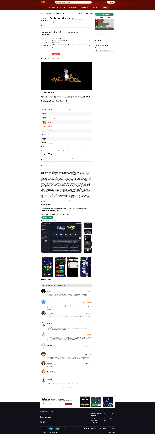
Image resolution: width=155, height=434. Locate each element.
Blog (111, 415)
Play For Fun (93, 418)
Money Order (49, 126)
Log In (104, 2)
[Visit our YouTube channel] (41, 422)
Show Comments (78, 19)
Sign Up (111, 2)
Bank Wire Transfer (51, 109)
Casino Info (97, 42)
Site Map (112, 417)
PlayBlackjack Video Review (101, 45)
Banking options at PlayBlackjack (102, 50)
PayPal (48, 134)
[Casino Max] (96, 402)
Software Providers (99, 47)
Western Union (50, 143)
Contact (105, 415)
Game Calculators (94, 415)
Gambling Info (93, 417)
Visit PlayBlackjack (47, 217)
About (105, 413)
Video (111, 413)
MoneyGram (49, 130)
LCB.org (69, 285)
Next (80, 237)
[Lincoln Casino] (108, 402)
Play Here (56, 54)
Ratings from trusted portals (101, 38)
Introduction (98, 40)
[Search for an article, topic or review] (89, 2)
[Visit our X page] (44, 422)
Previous (43, 237)
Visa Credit (49, 139)
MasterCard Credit (50, 122)
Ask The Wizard (94, 422)
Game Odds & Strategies (96, 413)
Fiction (111, 418)
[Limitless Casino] (85, 402)
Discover (48, 113)
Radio (105, 420)
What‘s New (106, 418)
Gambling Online (94, 420)
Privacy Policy (112, 432)
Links (105, 417)
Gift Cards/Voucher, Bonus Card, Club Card (55, 118)
